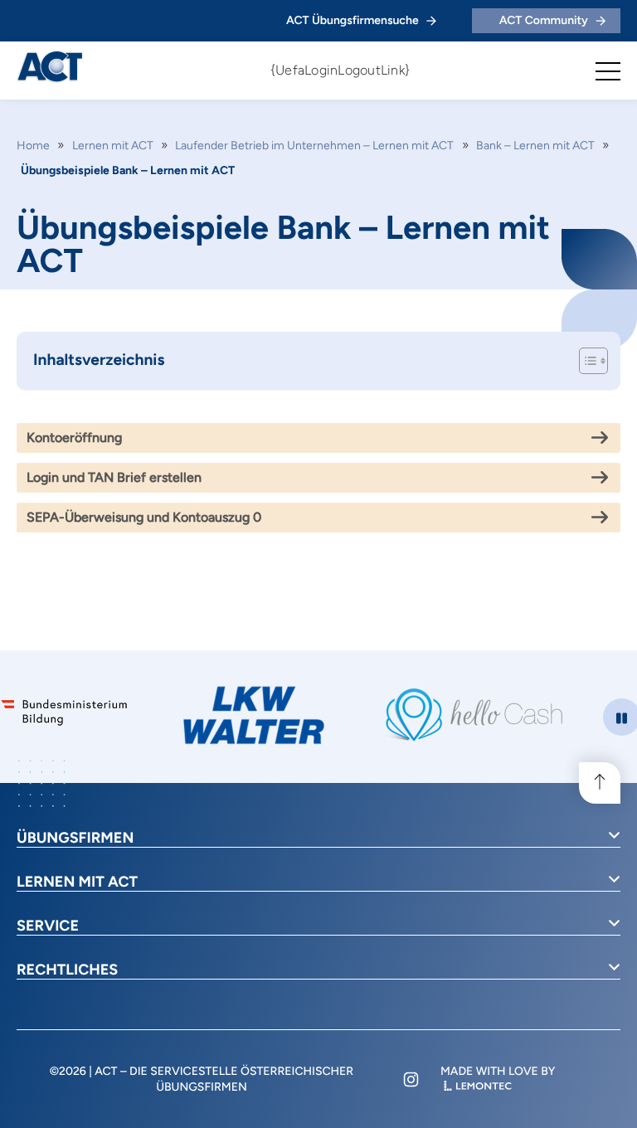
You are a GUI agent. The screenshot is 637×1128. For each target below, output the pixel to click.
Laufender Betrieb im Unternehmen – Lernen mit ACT (314, 146)
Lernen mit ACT (112, 146)
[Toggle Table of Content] (585, 361)
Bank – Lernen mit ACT (535, 146)
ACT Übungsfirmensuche (352, 20)
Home (33, 146)
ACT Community (543, 20)
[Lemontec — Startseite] (477, 1087)
